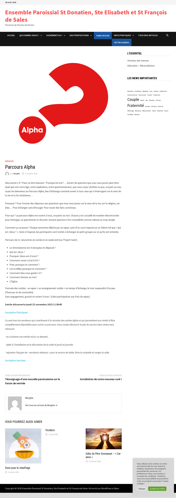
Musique (154, 106)
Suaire (166, 111)
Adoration (130, 91)
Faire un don (102, 35)
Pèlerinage (130, 111)
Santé (154, 111)
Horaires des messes (138, 60)
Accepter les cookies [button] (157, 489)
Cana (150, 91)
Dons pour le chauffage (17, 467)
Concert (149, 95)
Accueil (11, 35)
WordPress (106, 488)
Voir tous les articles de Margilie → (41, 405)
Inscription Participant (16, 312)
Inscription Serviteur (15, 360)
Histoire (147, 106)
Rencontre (138, 111)
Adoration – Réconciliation (141, 65)
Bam (116, 488)
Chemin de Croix (132, 95)
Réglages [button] (141, 489)
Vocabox (50, 430)
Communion (142, 95)
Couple (133, 99)
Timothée (130, 114)
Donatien (152, 100)
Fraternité (135, 105)
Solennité (160, 111)
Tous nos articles (148, 35)
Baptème (145, 91)
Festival (158, 100)
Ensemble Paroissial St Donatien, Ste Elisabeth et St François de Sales (86, 15)
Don (147, 100)
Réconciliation (146, 111)
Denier (142, 100)
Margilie (16, 173)
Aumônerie (138, 91)
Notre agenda (121, 42)
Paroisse (9, 161)
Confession (156, 95)
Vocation (136, 114)
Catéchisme (163, 91)
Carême (156, 91)
